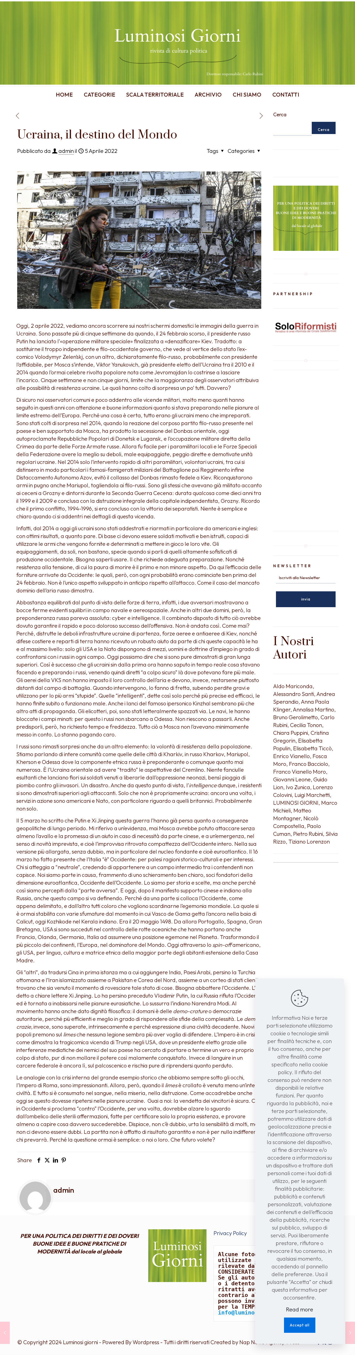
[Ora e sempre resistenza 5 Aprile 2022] (350, 1333)
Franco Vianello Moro (299, 771)
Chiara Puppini (290, 732)
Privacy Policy (230, 1233)
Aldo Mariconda (293, 686)
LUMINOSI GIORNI (295, 802)
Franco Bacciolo (308, 763)
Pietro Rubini (308, 833)
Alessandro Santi (293, 693)
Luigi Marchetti (312, 794)
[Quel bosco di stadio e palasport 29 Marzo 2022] (5, 1333)
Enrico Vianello (291, 756)
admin (66, 150)
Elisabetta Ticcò (312, 748)
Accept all (300, 1325)
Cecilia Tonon (306, 724)
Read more (299, 1309)
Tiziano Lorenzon (309, 841)
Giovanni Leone (292, 779)
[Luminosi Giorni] (177, 43)
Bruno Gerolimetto (295, 717)
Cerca (279, 115)
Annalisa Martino (313, 709)
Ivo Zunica (298, 787)
